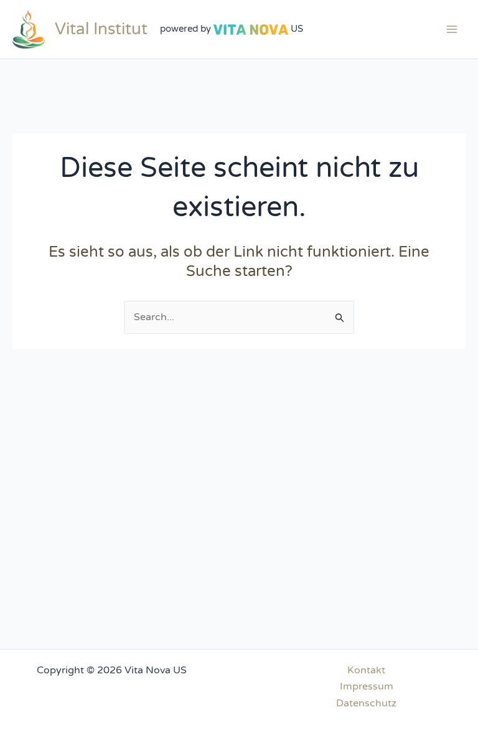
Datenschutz (366, 703)
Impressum (366, 686)
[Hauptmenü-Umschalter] (452, 29)
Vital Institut (101, 29)
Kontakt (366, 670)
